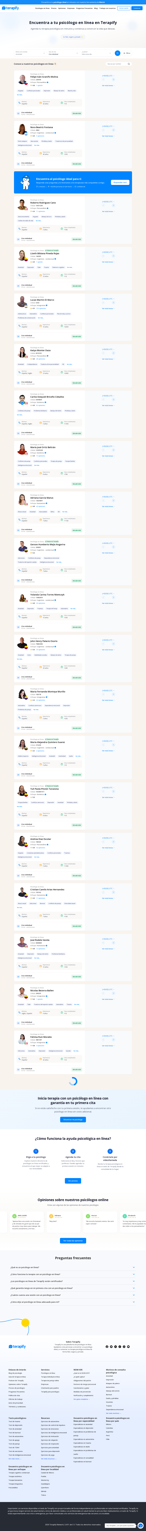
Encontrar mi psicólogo (73, 1119)
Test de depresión (15, 1425)
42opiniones (40, 506)
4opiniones (40, 1046)
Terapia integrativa (16, 1484)
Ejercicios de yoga (47, 1455)
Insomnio (109, 1402)
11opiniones (40, 211)
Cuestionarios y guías (81, 1388)
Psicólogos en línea (42, 8)
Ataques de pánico (113, 1383)
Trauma (109, 1406)
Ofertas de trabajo (15, 1399)
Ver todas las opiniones (73, 1241)
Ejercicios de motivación (50, 1436)
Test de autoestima (16, 1436)
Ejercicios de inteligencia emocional (54, 1432)
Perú (108, 1435)
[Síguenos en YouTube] (128, 1346)
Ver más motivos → (113, 1413)
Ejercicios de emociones (50, 1429)
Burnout (109, 1394)
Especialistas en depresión (83, 1428)
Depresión (110, 1380)
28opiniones (40, 359)
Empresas (71, 8)
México (108, 1424)
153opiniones (41, 308)
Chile (107, 1439)
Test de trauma (14, 1421)
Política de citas (14, 1395)
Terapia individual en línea (50, 1377)
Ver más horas (107, 85)
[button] (140, 1525)
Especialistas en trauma (82, 1443)
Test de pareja (14, 1444)
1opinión (39, 85)
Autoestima (110, 1387)
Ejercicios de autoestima (50, 1421)
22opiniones (40, 700)
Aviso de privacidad (16, 1403)
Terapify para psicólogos (50, 1392)
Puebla (43, 1476)
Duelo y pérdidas (112, 1398)
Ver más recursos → (49, 1459)
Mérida (43, 1491)
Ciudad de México (47, 1473)
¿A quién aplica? (79, 1377)
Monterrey (45, 1480)
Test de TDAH (14, 1447)
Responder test (120, 182)
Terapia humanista (15, 1480)
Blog (96, 8)
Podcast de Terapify (16, 1380)
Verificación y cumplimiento (83, 1395)
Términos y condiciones (17, 1407)
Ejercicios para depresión (50, 1451)
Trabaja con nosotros (107, 8)
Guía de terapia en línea (17, 1377)
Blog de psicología (15, 1373)
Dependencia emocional (114, 1409)
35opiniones (40, 650)
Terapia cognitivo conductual (19, 1473)
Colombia (109, 1428)
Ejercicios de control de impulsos (53, 1425)
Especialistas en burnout (82, 1461)
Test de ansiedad (15, 1429)
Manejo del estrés (112, 1391)
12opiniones (40, 949)
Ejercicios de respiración (50, 1444)
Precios (53, 8)
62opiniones (40, 405)
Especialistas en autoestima (84, 1439)
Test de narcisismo (16, 1451)
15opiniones (40, 456)
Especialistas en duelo (82, 1447)
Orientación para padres (50, 1388)
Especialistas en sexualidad (84, 1458)
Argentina (109, 1432)
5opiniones (40, 136)
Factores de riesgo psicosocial (85, 1384)
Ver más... (20, 95)
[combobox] (93, 75)
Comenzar (136, 8)
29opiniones (40, 603)
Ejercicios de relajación (49, 1440)
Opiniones (62, 8)
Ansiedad (109, 1376)
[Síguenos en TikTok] (120, 1346)
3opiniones (40, 751)
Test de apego (14, 1440)
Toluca (43, 1495)
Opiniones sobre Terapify (18, 1384)
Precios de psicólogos (17, 1388)
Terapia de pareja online (50, 1380)
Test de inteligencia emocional (20, 1455)
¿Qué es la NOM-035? (82, 1373)
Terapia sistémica (15, 1476)
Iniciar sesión (123, 8)
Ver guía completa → (82, 1399)
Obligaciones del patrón (82, 1380)
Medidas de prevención (82, 1392)
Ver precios (73, 1181)
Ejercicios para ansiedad (50, 1447)
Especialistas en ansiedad (83, 1424)
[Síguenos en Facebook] (107, 1346)
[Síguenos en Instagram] (124, 1346)
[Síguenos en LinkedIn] (115, 1346)
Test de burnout (15, 1432)
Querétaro (45, 1487)
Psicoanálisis (13, 1487)
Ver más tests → (15, 1459)
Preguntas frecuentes (84, 8)
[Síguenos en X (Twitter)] (111, 1346)
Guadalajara (45, 1484)
